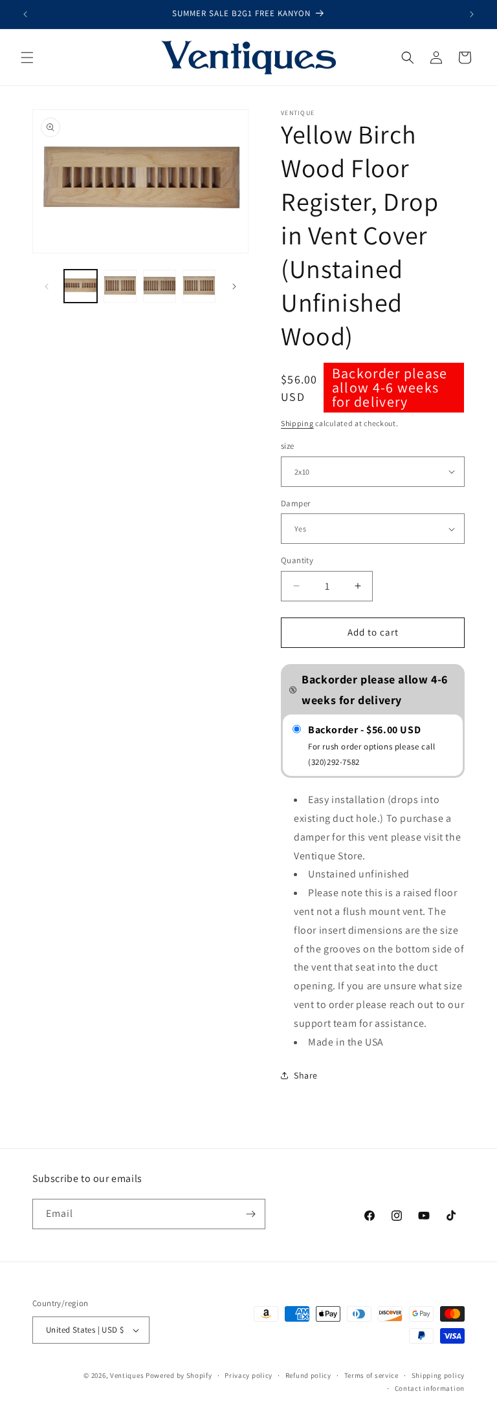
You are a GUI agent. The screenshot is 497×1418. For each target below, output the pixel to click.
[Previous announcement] (25, 14)
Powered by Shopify (179, 1375)
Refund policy (308, 1375)
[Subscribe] (250, 1214)
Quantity (297, 560)
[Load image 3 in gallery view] (120, 286)
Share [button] (306, 1075)
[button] (27, 57)
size (287, 445)
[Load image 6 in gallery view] (198, 286)
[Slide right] (234, 286)
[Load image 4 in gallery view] (159, 286)
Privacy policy (248, 1375)
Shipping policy (438, 1375)
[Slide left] (46, 286)
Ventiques (127, 1375)
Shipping (297, 423)
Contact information (430, 1388)
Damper (295, 503)
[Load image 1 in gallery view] (80, 286)
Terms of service (371, 1375)
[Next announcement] (472, 14)
